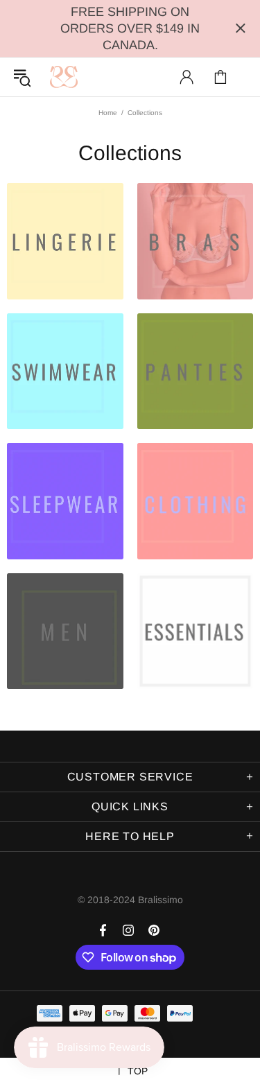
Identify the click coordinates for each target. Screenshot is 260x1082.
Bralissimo (63, 77)
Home (107, 112)
